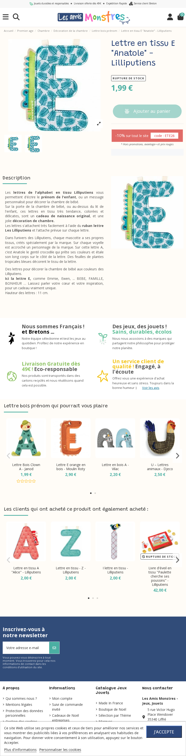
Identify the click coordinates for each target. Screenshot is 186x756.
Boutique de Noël (112, 709)
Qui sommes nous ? (21, 698)
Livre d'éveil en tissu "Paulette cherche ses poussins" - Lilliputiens (159, 576)
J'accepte (164, 732)
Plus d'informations (20, 749)
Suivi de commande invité (67, 707)
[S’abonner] (54, 648)
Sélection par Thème (115, 715)
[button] (91, 493)
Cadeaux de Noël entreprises (65, 718)
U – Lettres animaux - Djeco (160, 466)
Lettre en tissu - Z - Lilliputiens (71, 570)
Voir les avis (150, 388)
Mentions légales (19, 704)
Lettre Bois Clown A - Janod (26, 466)
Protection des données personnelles (24, 713)
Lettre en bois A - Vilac (115, 466)
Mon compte (62, 698)
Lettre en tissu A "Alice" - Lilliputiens (26, 570)
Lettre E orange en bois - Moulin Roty (70, 466)
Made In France (111, 703)
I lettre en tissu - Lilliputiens (115, 570)
